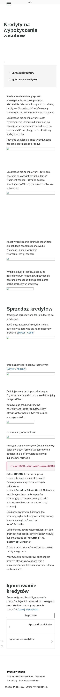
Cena (30, 332)
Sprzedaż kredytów (23, 72)
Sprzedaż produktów (40, 624)
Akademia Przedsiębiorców (20, 676)
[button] (30, 2)
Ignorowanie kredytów (25, 79)
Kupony (21, 368)
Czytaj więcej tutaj (28, 609)
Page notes (30, 615)
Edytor (21, 332)
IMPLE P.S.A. (18, 687)
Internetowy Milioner (29, 680)
